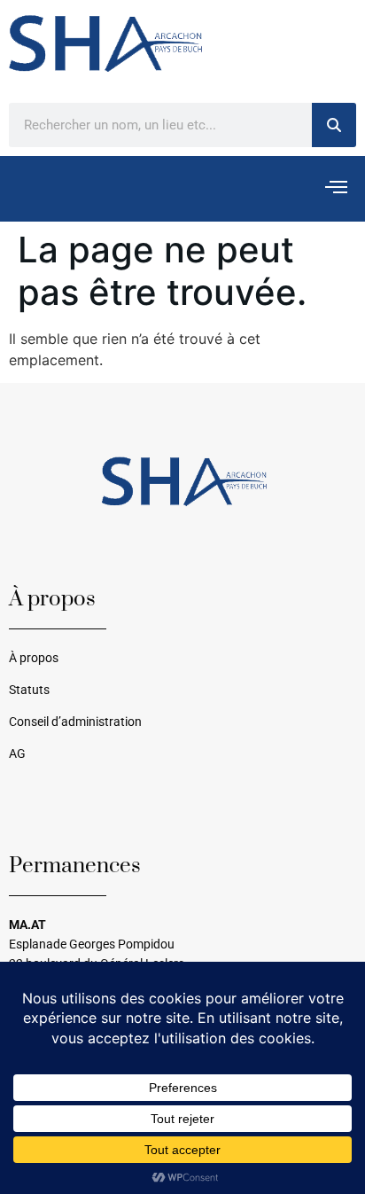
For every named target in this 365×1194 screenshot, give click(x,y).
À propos (33, 658)
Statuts (29, 690)
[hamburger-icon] (336, 189)
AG (17, 753)
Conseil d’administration (75, 722)
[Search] (334, 125)
